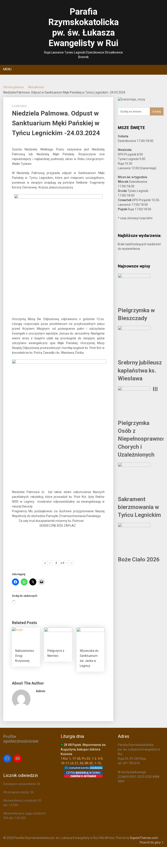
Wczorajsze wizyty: (16, 792)
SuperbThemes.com (144, 838)
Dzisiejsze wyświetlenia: (20, 784)
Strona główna (13, 87)
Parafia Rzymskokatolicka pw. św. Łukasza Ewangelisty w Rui (83, 27)
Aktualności (36, 87)
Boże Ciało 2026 (139, 559)
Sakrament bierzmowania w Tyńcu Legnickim (139, 507)
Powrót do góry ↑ (152, 842)
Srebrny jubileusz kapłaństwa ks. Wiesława (140, 370)
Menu (7, 69)
